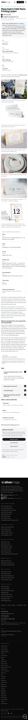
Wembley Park (4, 669)
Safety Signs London (5, 544)
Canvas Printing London (6, 531)
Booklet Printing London (6, 514)
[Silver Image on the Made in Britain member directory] (4, 498)
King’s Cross (3, 695)
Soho (2, 674)
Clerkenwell (3, 680)
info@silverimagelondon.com (7, 613)
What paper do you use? (10, 386)
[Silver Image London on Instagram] (5, 713)
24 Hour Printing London (6, 506)
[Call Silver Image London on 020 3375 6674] (14, 2)
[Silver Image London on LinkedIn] (11, 713)
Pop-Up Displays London (6, 535)
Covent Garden (4, 699)
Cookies (6, 710)
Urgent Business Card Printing (7, 634)
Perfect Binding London (6, 600)
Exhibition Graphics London (7, 533)
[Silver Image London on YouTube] (8, 713)
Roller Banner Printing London (7, 562)
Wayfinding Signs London (6, 546)
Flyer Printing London (5, 516)
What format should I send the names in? (12, 395)
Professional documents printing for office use (11, 631)
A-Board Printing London (6, 547)
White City (3, 684)
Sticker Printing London (6, 571)
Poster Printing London (6, 529)
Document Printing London (7, 508)
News (25, 605)
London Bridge (4, 655)
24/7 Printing (20, 2)
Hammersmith (4, 697)
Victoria (2, 659)
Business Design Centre (6, 667)
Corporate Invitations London (7, 590)
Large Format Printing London (7, 527)
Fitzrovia (3, 678)
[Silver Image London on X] (2, 713)
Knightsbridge (4, 686)
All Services (3, 605)
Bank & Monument (5, 651)
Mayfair (2, 657)
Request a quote (14, 439)
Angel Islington (4, 703)
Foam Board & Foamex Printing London (9, 553)
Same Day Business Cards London (8, 510)
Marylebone (3, 691)
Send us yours (23, 75)
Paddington (3, 693)
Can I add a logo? (8, 390)
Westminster (3, 661)
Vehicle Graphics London (6, 579)
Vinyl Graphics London (6, 573)
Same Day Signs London (7, 539)
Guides (8, 605)
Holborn (2, 653)
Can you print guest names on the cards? (13, 372)
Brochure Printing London (6, 512)
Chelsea (3, 688)
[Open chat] (25, 716)
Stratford (3, 701)
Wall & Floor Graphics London (7, 577)
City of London (4, 647)
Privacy (2, 710)
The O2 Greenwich (5, 670)
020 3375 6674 (14, 442)
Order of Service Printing (6, 594)
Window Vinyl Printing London (7, 575)
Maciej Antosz (11, 717)
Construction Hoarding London (7, 564)
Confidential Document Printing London (9, 520)
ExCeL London (4, 663)
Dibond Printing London (6, 552)
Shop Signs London (5, 542)
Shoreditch (3, 676)
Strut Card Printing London (7, 596)
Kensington (3, 690)
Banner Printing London (6, 560)
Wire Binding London (5, 598)
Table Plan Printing (5, 586)
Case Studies (19, 605)
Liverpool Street (4, 649)
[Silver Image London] (6, 2)
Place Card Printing (5, 588)
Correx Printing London (6, 550)
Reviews (13, 605)
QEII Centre (3, 672)
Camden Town (4, 682)
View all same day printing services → (10, 424)
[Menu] (26, 2)
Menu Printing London (6, 518)
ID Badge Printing (4, 592)
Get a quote (3, 621)
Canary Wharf (4, 646)
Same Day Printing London (8, 503)
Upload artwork (14, 446)
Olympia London (4, 665)
